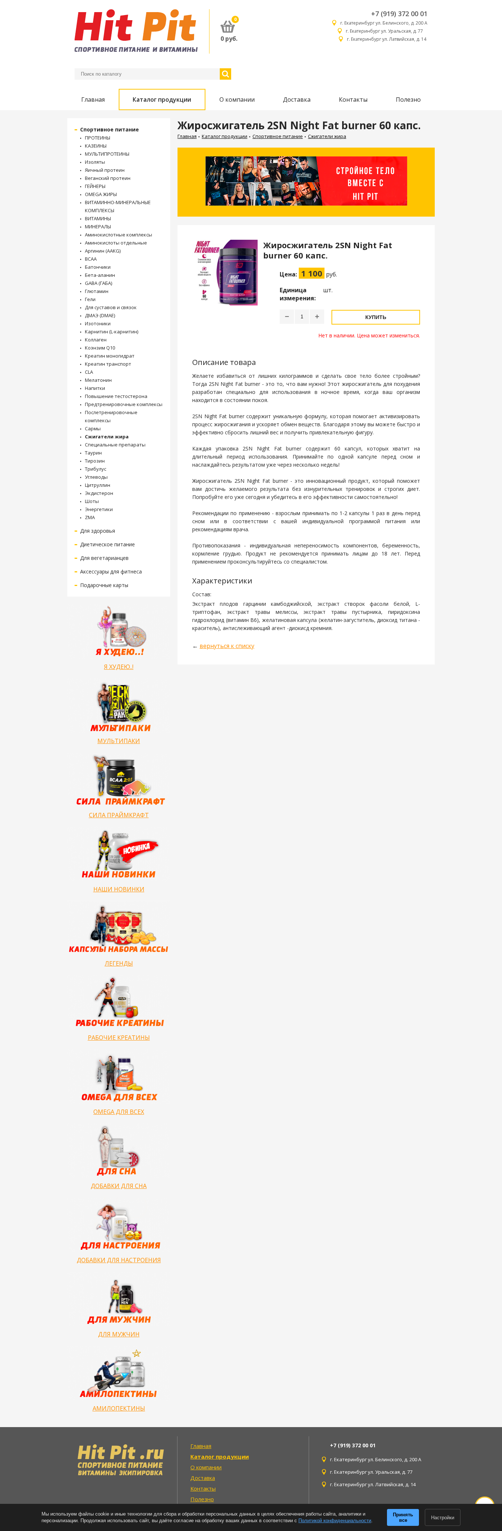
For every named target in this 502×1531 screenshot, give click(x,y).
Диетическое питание (107, 544)
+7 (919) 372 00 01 (399, 13)
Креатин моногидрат (110, 355)
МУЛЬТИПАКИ (118, 741)
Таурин (93, 452)
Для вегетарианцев (104, 557)
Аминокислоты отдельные (116, 242)
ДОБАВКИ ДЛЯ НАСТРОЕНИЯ (119, 1260)
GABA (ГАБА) (98, 283)
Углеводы (96, 477)
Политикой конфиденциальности (334, 1520)
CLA (89, 372)
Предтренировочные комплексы (123, 404)
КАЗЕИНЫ (96, 145)
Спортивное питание (109, 129)
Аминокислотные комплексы (118, 234)
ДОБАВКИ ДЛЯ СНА (119, 1186)
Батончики (98, 267)
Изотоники (98, 323)
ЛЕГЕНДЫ (119, 963)
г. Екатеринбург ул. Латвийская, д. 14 (387, 39)
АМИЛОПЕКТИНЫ (119, 1408)
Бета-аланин (100, 275)
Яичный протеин (105, 170)
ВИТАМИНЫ (98, 218)
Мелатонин (98, 380)
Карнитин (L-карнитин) (111, 331)
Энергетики (99, 509)
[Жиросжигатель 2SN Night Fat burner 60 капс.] (225, 289)
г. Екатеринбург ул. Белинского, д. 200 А (383, 23)
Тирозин (95, 460)
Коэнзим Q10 (100, 347)
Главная (93, 99)
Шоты (92, 501)
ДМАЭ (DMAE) (100, 315)
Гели (90, 299)
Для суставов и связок (111, 307)
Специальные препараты (115, 444)
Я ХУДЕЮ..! (118, 667)
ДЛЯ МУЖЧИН (119, 1334)
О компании (237, 99)
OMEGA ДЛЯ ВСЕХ (118, 1112)
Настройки (442, 1517)
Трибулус (95, 469)
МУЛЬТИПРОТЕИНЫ (107, 154)
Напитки (95, 388)
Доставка (297, 99)
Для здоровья (97, 530)
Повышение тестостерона (116, 396)
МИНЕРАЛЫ (98, 226)
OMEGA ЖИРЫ (101, 194)
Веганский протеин (107, 178)
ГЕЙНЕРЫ (95, 186)
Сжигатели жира (107, 436)
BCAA (91, 259)
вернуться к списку (227, 646)
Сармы (93, 428)
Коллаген (96, 339)
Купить (375, 317)
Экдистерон (99, 493)
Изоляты (95, 162)
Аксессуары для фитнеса (111, 571)
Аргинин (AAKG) (103, 250)
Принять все (403, 1517)
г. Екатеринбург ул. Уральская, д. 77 (386, 31)
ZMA (90, 517)
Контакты (353, 99)
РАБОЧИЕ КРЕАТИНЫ (119, 1038)
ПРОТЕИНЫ (97, 137)
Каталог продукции (162, 99)
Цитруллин (97, 485)
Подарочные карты (104, 585)
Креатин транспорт (108, 364)
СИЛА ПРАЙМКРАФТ (119, 815)
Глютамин (96, 291)
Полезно (408, 99)
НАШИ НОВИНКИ (118, 889)
